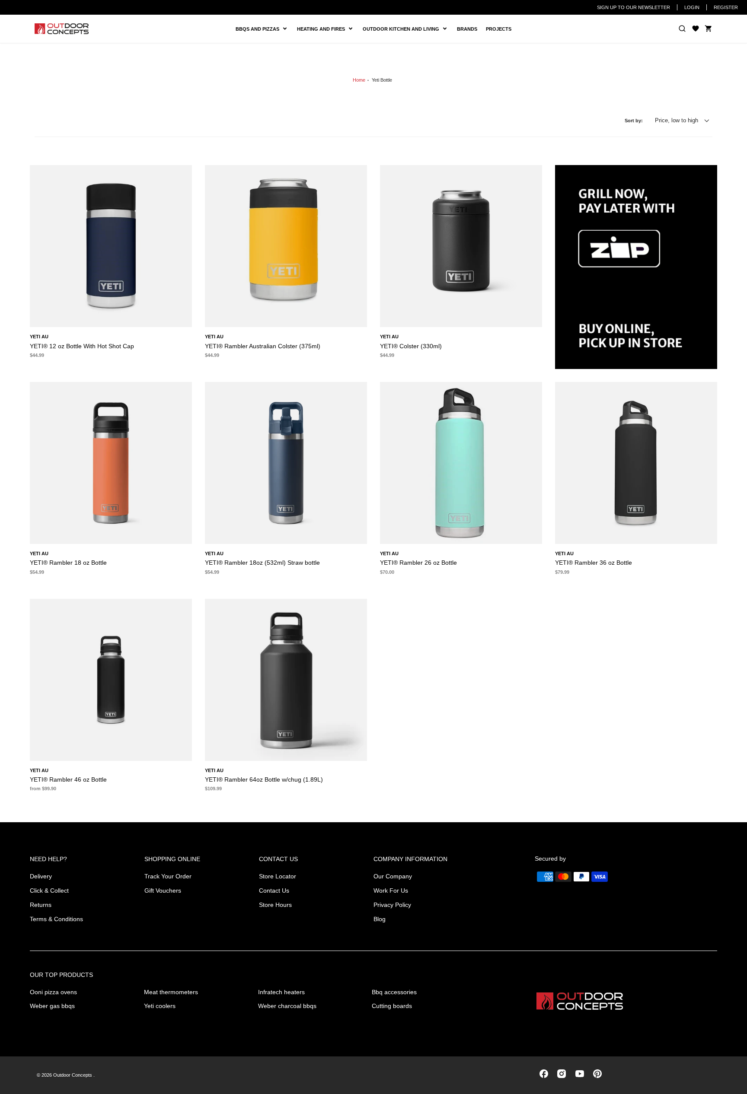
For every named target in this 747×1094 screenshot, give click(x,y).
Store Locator (277, 876)
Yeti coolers (160, 1005)
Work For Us (391, 890)
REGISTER (726, 7)
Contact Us (274, 890)
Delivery (41, 876)
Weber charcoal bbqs (287, 1005)
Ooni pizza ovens (53, 992)
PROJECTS (498, 29)
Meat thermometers (171, 992)
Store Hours (275, 904)
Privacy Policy (392, 904)
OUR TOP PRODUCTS (61, 974)
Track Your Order (168, 876)
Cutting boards (392, 1005)
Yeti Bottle (382, 80)
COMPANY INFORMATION (410, 858)
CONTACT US (278, 858)
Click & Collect (49, 890)
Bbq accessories (394, 992)
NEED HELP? (48, 858)
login (691, 7)
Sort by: (634, 120)
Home (359, 80)
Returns (40, 904)
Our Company (393, 876)
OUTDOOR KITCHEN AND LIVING (404, 29)
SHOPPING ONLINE (172, 858)
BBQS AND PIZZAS (259, 29)
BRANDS (467, 29)
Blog (380, 919)
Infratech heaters (281, 992)
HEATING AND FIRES (327, 29)
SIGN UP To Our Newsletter (633, 7)
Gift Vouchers (162, 890)
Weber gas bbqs (52, 1005)
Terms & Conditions (56, 919)
